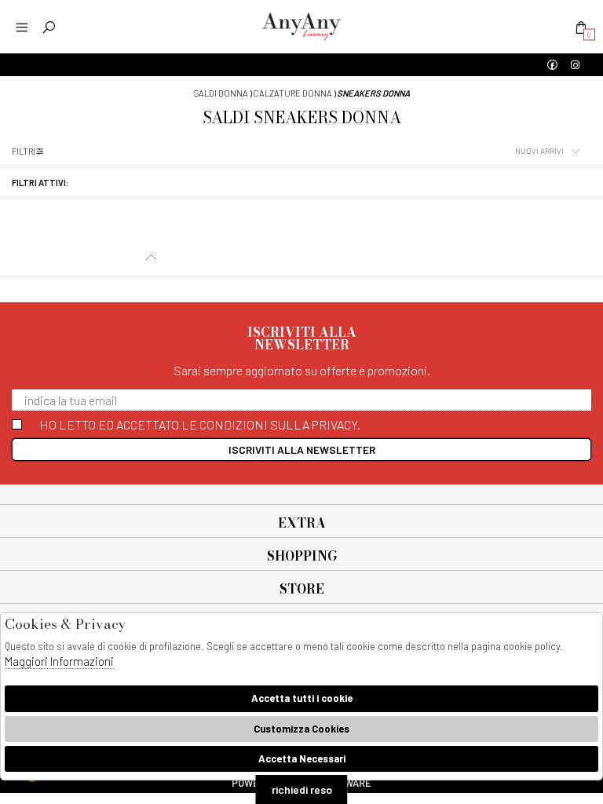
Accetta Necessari (301, 758)
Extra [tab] (302, 523)
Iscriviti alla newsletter (301, 449)
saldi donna (221, 93)
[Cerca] (49, 27)
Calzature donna (292, 93)
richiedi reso (302, 789)
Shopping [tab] (302, 556)
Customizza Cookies (301, 728)
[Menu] (21, 27)
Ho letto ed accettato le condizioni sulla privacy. (199, 424)
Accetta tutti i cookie (302, 698)
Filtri (23, 151)
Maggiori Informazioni (59, 661)
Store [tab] (302, 589)
